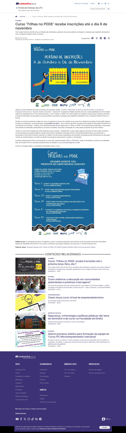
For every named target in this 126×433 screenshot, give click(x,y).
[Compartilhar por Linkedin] (36, 419)
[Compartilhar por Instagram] (28, 419)
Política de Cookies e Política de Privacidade (31, 409)
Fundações (18, 389)
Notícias (22, 16)
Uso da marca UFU (21, 399)
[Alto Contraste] (99, 3)
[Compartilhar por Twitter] (25, 419)
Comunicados (44, 376)
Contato (92, 3)
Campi (17, 373)
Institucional (44, 395)
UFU (55, 247)
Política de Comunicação (81, 3)
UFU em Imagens (69, 369)
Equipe (42, 399)
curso (41, 247)
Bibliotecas (19, 379)
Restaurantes (19, 386)
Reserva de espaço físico (97, 373)
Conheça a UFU (20, 369)
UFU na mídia (44, 383)
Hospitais (18, 383)
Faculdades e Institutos (22, 376)
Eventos (42, 379)
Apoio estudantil (20, 393)
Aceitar (104, 427)
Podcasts (67, 376)
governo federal (90, 247)
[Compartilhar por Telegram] (40, 419)
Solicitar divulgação (95, 369)
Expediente (43, 369)
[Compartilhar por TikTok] (32, 419)
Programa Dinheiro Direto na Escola (73, 247)
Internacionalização (21, 396)
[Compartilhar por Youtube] (17, 419)
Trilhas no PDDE (48, 247)
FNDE (59, 247)
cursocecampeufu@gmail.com (68, 142)
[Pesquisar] (108, 9)
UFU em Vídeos (69, 373)
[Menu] (16, 8)
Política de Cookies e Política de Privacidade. (53, 428)
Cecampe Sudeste (32, 247)
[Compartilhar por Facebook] (21, 419)
